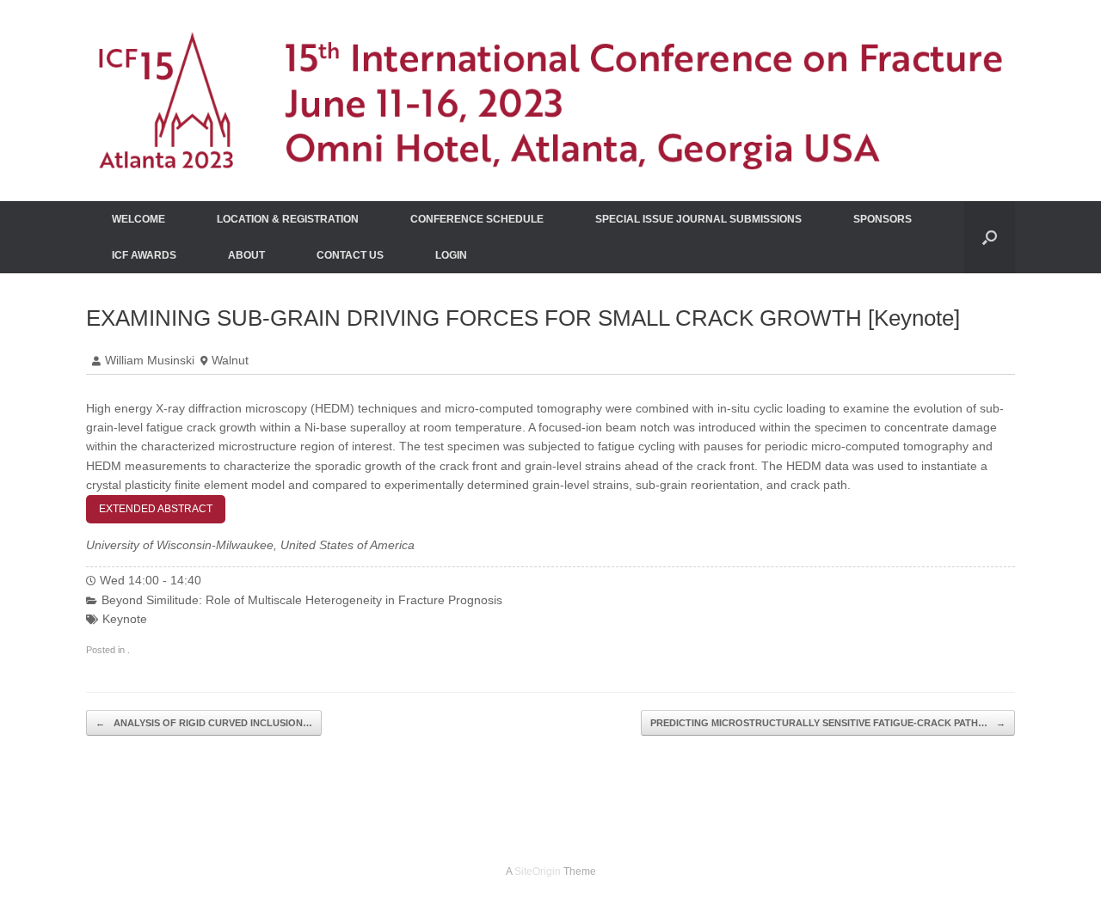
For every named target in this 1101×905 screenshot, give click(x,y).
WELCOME (138, 219)
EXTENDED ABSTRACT (155, 509)
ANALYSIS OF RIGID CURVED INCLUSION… (203, 723)
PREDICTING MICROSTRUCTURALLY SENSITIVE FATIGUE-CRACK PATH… (828, 723)
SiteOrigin (537, 871)
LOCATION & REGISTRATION (288, 219)
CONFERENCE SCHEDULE (477, 219)
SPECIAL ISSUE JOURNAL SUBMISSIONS (698, 219)
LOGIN (451, 255)
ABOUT (246, 255)
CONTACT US (350, 255)
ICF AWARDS (144, 255)
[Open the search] (989, 237)
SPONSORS (882, 219)
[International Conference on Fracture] (550, 100)
